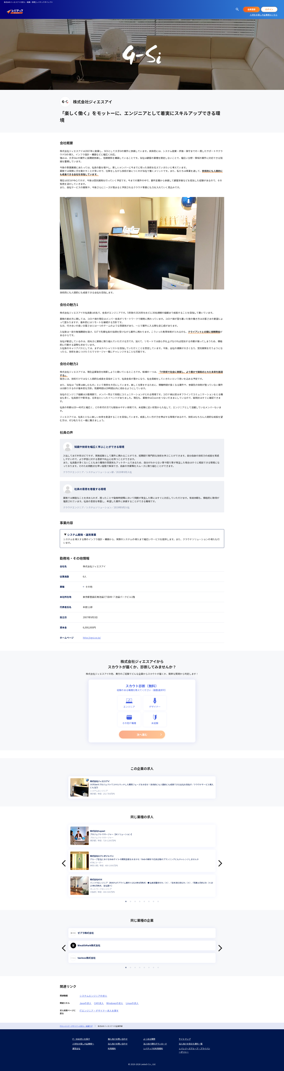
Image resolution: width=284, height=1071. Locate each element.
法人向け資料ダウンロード (155, 1043)
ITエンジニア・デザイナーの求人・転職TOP (76, 1026)
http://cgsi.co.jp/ (92, 637)
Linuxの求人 (132, 1003)
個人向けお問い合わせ (118, 1038)
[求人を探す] (237, 9)
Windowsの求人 (114, 1003)
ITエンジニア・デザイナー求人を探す (99, 1010)
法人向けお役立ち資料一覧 (190, 1043)
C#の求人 (99, 1003)
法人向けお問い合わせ (118, 1043)
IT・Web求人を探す (81, 1038)
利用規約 (112, 1048)
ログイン (269, 9)
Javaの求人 (85, 1003)
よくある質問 (149, 1038)
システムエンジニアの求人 (93, 995)
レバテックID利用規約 (153, 1048)
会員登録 (251, 9)
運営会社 (76, 1048)
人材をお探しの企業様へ (83, 1043)
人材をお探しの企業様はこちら (263, 14)
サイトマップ (185, 1038)
